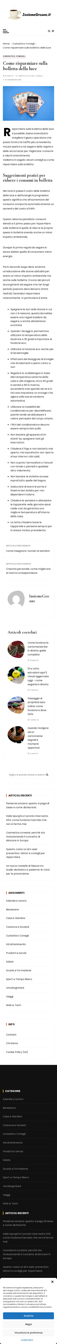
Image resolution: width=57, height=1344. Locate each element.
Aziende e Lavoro (16, 901)
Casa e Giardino (15, 918)
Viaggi (9, 996)
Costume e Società (17, 927)
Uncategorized (15, 988)
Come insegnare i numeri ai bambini (28, 551)
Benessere (12, 909)
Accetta (28, 1315)
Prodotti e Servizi (16, 953)
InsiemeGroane (14, 80)
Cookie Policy (27, 1339)
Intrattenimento (16, 944)
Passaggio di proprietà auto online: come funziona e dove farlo (37, 706)
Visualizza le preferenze (28, 1332)
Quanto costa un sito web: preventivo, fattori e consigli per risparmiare (25, 853)
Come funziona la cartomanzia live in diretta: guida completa (38, 648)
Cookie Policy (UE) (17, 1052)
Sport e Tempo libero (19, 979)
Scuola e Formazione (18, 970)
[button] (52, 1281)
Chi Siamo (12, 1043)
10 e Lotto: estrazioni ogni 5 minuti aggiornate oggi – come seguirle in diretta (38, 676)
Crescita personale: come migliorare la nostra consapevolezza (28, 571)
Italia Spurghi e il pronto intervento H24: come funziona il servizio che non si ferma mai (27, 820)
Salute (10, 961)
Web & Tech (13, 1005)
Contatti (11, 1034)
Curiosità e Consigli (14, 56)
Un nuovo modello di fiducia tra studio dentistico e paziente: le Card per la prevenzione (28, 869)
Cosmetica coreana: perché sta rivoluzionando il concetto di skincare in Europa (25, 836)
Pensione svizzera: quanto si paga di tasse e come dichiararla (27, 805)
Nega (28, 1324)
